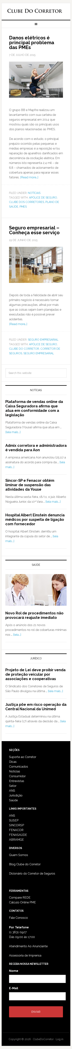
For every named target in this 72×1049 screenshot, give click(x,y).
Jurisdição (16, 795)
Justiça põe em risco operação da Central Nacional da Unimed (35, 706)
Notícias (34, 193)
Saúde (13, 800)
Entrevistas (16, 781)
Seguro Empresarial (43, 339)
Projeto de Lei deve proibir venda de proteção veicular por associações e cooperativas (35, 674)
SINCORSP (16, 825)
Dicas (13, 762)
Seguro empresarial (38, 353)
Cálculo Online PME (22, 902)
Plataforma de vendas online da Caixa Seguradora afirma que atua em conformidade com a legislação (34, 408)
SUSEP (13, 820)
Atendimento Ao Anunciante (28, 946)
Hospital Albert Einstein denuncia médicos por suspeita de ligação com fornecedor (35, 519)
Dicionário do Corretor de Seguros (32, 873)
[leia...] (17, 634)
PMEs (23, 206)
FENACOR (16, 830)
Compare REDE (19, 897)
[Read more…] (29, 177)
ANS (12, 790)
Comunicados (18, 766)
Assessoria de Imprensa (25, 955)
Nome (14, 971)
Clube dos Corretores (26, 202)
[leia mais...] (12, 432)
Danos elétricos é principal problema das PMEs (31, 42)
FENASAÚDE (18, 835)
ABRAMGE (16, 839)
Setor (12, 786)
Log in (59, 1039)
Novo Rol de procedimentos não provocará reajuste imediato (34, 615)
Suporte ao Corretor (22, 757)
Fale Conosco (18, 917)
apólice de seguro (43, 197)
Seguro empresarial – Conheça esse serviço (34, 230)
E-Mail (14, 988)
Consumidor (17, 776)
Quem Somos (18, 855)
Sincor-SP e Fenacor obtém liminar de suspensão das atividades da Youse (29, 485)
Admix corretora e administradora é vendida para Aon (36, 447)
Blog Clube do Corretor (25, 864)
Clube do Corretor (34, 11)
